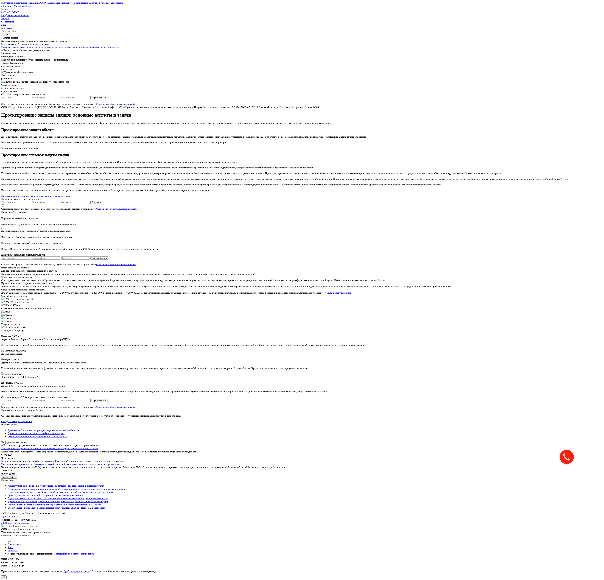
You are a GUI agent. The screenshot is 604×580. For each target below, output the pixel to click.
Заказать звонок (9, 37)
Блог (10, 547)
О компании (14, 544)
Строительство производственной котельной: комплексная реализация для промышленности (58, 498)
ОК (4, 577)
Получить (96, 202)
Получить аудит (99, 258)
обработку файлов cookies (76, 571)
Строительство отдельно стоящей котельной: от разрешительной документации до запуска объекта (61, 492)
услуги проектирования (338, 292)
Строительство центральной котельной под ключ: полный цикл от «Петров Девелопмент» (56, 507)
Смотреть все (9, 477)
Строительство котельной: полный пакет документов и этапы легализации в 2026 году (54, 504)
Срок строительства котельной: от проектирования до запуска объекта (45, 495)
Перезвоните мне (100, 400)
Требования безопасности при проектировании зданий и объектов (43, 430)
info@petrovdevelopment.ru (15, 15)
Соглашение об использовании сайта (116, 104)
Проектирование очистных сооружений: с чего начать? (37, 436)
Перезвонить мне (100, 97)
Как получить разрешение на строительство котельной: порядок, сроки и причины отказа (49, 448)
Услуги (11, 541)
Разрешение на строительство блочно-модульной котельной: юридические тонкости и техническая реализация (60, 464)
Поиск (5, 34)
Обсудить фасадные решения (16, 421)
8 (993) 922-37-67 (10, 12)
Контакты (13, 550)
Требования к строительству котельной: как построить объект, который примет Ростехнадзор (58, 501)
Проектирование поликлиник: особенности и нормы (36, 433)
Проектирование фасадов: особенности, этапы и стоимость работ (36, 195)
